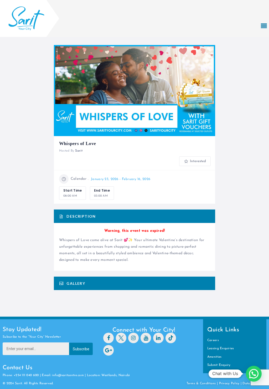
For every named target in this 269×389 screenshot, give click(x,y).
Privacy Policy (229, 383)
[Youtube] (146, 338)
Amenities (214, 356)
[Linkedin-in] (158, 338)
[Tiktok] (170, 338)
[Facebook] (108, 338)
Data (246, 383)
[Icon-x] (121, 338)
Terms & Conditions (201, 383)
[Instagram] (133, 338)
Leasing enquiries (220, 348)
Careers (213, 340)
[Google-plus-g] (108, 350)
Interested (197, 161)
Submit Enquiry (219, 365)
